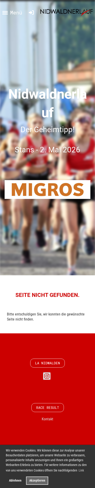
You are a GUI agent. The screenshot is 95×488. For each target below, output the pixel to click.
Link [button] (81, 470)
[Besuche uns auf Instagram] (46, 377)
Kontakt (47, 419)
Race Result (47, 407)
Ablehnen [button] (15, 480)
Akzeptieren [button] (37, 480)
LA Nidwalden (47, 363)
